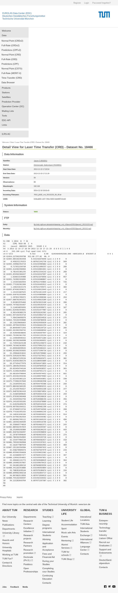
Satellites (6, 97)
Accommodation (69, 524)
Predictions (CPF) (10, 64)
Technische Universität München (18, 18)
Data (4, 35)
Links (4, 125)
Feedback (14, 587)
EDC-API (6, 120)
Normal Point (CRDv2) (12, 41)
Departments (8, 529)
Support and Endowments (105, 551)
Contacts (46, 583)
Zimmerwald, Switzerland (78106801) (47, 165)
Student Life (67, 520)
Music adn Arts (68, 532)
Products (6, 88)
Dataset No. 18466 (42, 142)
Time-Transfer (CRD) (12, 78)
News (5, 521)
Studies (47, 510)
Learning (46, 521)
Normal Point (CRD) (11, 54)
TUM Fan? (7, 558)
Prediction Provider (11, 101)
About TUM (9, 510)
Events (64, 536)
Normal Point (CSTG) (12, 68)
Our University (9, 517)
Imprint (19, 497)
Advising (46, 539)
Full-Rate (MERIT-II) (11, 73)
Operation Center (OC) (13, 106)
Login (86, 3)
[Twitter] (109, 586)
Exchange (85, 535)
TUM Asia (85, 524)
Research (31, 510)
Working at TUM (10, 554)
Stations (6, 92)
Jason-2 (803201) (40, 161)
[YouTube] (114, 586)
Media (25, 587)
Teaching (46, 517)
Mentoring (66, 540)
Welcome (6, 30)
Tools (4, 115)
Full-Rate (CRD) (9, 59)
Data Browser (8, 82)
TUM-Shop (66, 559)
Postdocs (28, 564)
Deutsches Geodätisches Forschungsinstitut (23, 16)
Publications (8, 525)
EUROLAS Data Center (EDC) (16, 13)
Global (85, 510)
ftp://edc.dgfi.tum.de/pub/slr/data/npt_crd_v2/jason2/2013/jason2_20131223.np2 (63, 224)
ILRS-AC (6, 134)
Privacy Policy (6, 497)
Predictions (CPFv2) (11, 50)
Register (77, 3)
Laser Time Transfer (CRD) (25, 142)
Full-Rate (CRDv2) (11, 45)
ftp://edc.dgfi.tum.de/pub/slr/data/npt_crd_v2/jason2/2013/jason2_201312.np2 (62, 229)
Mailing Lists (8, 111)
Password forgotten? (101, 3)
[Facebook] (105, 586)
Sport (64, 528)
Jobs (4, 587)
